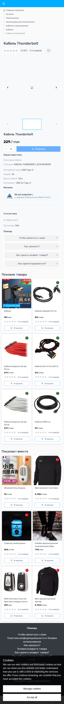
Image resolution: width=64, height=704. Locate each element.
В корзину (40, 149)
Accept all (32, 697)
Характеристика (13, 155)
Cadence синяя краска (14, 543)
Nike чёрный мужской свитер (45, 600)
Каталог (10, 14)
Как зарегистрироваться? (32, 263)
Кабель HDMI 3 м (42, 422)
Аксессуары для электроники (20, 22)
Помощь (8, 231)
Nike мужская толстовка (46, 488)
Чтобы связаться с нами (32, 238)
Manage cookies (32, 688)
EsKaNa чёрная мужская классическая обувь (46, 544)
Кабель (7, 311)
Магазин (8, 187)
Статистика (10, 213)
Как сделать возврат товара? (32, 255)
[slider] (11, 50)
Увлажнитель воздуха (14, 488)
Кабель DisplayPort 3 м (45, 311)
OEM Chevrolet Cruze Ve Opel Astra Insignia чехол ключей (15, 602)
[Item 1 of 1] (32, 87)
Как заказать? (32, 246)
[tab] (32, 238)
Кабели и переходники (17, 26)
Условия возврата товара (32, 648)
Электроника (12, 18)
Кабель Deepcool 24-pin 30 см (15, 367)
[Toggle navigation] (4, 4)
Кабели (9, 29)
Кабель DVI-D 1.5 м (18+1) (46, 366)
